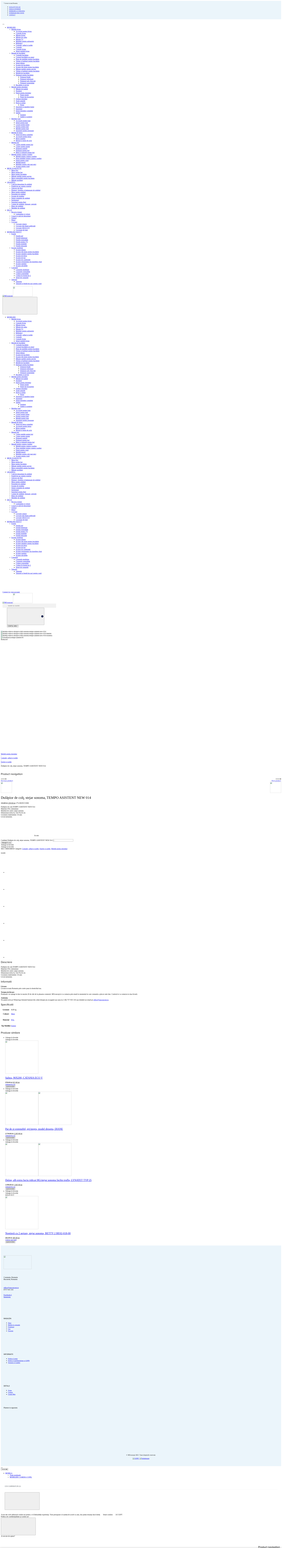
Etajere (13, 1026)
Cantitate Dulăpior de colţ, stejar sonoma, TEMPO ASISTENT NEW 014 (26, 840)
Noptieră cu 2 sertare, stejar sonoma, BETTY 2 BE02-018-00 (38, 1233)
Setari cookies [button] (108, 1515)
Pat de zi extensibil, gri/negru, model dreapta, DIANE (34, 1128)
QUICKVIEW (10, 1086)
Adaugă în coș (6, 843)
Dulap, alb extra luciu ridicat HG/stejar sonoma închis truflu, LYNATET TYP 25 (48, 1180)
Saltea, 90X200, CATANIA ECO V (24, 1077)
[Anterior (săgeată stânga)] (4, 774)
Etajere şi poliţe (6, 762)
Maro (13, 1014)
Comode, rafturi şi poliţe (9, 758)
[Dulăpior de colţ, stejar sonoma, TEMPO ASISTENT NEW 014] (21, 872)
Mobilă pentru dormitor (9, 754)
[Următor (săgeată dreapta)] (278, 774)
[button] (7, 845)
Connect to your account (11, 592)
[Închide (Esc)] (279, 2)
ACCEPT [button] (118, 1515)
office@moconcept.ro (101, 1000)
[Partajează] (274, 2)
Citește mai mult (11, 1240)
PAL (12, 1020)
